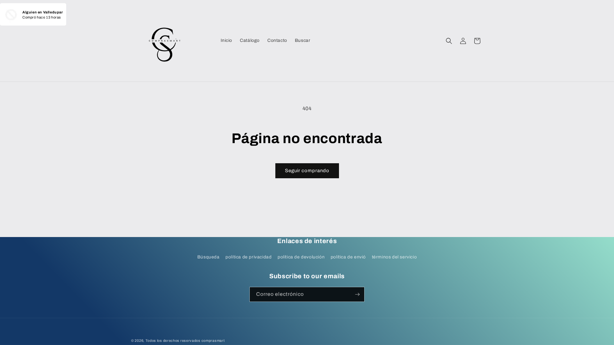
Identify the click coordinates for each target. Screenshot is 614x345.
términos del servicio (394, 257)
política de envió (348, 257)
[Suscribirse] (357, 294)
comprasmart (213, 340)
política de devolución (301, 257)
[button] (449, 41)
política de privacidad (248, 257)
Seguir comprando (307, 170)
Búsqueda (208, 257)
